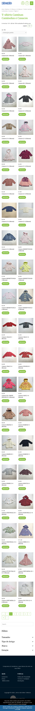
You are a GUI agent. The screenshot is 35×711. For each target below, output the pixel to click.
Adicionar (5, 59)
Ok (17, 707)
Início (3, 9)
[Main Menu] (31, 3)
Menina (7, 9)
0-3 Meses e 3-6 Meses (16, 9)
